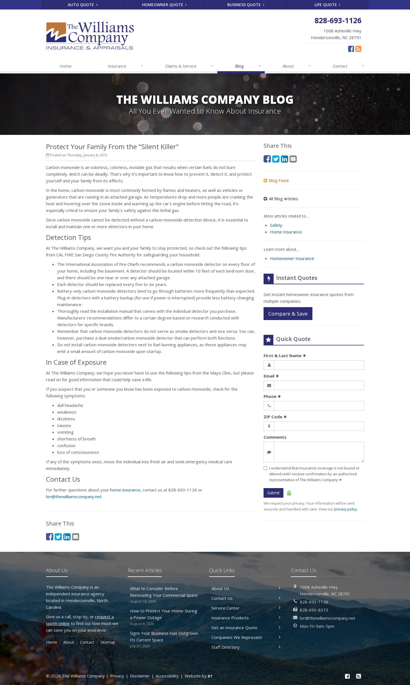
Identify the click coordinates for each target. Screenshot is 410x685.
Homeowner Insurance (292, 258)
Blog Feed (278, 180)
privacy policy (345, 509)
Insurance (125, 66)
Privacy (117, 676)
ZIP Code (275, 416)
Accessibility (167, 676)
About (297, 66)
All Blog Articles (283, 198)
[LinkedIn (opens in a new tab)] (67, 536)
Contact (348, 66)
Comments (275, 437)
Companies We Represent (236, 637)
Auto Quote (81, 4)
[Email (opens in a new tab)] (75, 536)
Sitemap (107, 642)
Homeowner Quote (163, 4)
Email (271, 376)
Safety (276, 225)
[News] (358, 48)
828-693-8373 (314, 610)
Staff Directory (225, 647)
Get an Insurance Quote (234, 627)
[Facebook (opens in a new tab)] (351, 48)
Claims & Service (189, 66)
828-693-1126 (314, 602)
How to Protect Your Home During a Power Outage (163, 617)
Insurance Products (230, 617)
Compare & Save (288, 313)
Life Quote (326, 4)
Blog (248, 66)
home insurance (125, 490)
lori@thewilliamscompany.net (74, 496)
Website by (199, 676)
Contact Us (222, 598)
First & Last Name (285, 355)
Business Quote (244, 4)
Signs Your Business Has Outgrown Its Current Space (164, 639)
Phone (272, 396)
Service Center (225, 608)
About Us (220, 588)
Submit (273, 492)
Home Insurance (286, 232)
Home (66, 66)
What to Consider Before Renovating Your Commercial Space (164, 595)
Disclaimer (140, 676)
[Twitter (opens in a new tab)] (58, 536)
